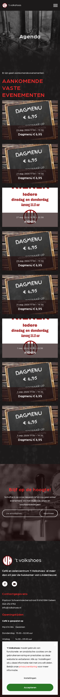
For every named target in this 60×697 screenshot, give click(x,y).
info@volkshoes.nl (11, 607)
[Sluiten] (55, 644)
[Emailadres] (14, 583)
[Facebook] (4, 583)
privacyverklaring (28, 666)
